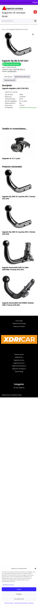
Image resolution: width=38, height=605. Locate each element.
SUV (7, 29)
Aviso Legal (19, 321)
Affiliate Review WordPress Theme (12, 395)
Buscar (35, 21)
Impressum (31, 603)
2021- (11, 69)
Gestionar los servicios (8, 584)
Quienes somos (19, 354)
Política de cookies (8, 603)
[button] (35, 568)
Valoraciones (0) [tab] (9, 80)
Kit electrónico (12, 71)
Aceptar (19, 589)
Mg (18, 69)
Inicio (3, 29)
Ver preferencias (19, 599)
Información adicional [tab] (22, 77)
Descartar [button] (35, 2)
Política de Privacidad (19, 323)
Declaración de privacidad (20, 603)
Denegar (19, 594)
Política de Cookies (19, 326)
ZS (24, 69)
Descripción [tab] (8, 77)
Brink (15, 69)
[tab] (35, 12)
